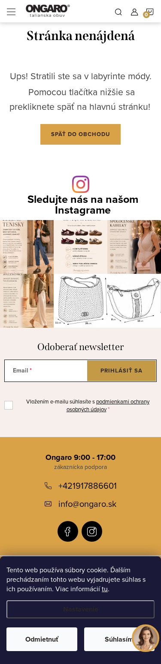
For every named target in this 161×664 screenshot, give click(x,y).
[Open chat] (145, 638)
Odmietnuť (41, 639)
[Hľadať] (118, 11)
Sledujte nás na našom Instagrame (82, 204)
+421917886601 (87, 485)
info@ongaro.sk (87, 503)
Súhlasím (119, 639)
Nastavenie (80, 609)
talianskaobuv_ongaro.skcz (92, 531)
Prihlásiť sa (121, 370)
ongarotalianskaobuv (68, 531)
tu (105, 588)
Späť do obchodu (80, 134)
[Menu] (11, 11)
